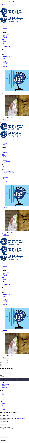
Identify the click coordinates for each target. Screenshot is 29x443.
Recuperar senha (2, 437)
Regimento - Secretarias (6, 36)
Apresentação (5, 28)
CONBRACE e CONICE (5, 409)
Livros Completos (5, 61)
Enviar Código (3, 424)
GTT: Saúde (3, 385)
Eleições (3, 399)
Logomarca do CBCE (6, 34)
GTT (2, 393)
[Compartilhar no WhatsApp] (5, 376)
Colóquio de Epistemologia (6, 46)
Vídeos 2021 (4, 67)
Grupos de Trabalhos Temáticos (5, 384)
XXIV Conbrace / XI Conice (7, 45)
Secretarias (4, 30)
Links (2, 397)
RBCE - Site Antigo (5, 119)
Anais (4, 51)
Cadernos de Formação (6, 120)
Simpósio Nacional (5, 162)
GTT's (4, 29)
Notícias (3, 39)
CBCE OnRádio (5, 92)
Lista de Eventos (5, 160)
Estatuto (4, 35)
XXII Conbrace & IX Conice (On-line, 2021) (8, 172)
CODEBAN (9, 415)
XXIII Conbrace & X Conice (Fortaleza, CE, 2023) (9, 55)
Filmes (2, 405)
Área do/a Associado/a (6, 40)
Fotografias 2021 (5, 66)
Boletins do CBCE (5, 62)
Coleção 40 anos (5, 63)
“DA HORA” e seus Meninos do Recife (8, 117)
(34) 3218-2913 (2, 414)
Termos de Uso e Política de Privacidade (22, 418)
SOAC (4, 50)
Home (2, 24)
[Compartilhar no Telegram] (4, 376)
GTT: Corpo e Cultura (4, 386)
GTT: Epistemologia (4, 387)
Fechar (6, 437)
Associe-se (4, 41)
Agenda (4, 52)
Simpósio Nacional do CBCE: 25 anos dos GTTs (9, 56)
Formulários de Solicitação (6, 38)
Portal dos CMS (5, 37)
